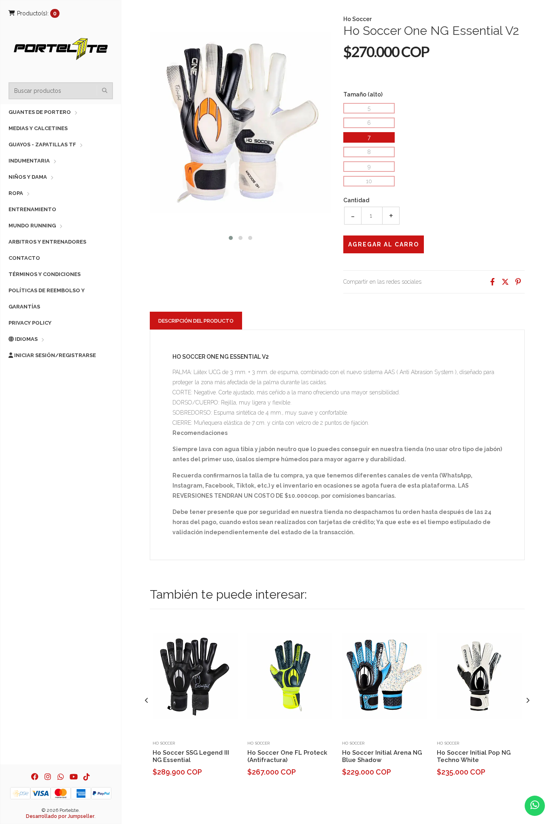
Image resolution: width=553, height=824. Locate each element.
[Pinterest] (518, 282)
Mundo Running (32, 226)
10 (369, 181)
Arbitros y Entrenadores (47, 242)
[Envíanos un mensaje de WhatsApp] (535, 806)
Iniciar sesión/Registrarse (54, 355)
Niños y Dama (28, 177)
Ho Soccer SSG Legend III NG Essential (191, 756)
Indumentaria (29, 161)
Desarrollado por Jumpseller (60, 816)
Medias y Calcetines (38, 128)
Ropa (16, 193)
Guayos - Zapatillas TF (42, 144)
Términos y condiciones (45, 274)
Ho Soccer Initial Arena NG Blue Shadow (382, 756)
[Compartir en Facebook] (492, 282)
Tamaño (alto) (363, 94)
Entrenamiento (32, 209)
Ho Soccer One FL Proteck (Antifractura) (287, 756)
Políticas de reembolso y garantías (47, 298)
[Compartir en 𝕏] (505, 282)
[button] (231, 237)
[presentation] (147, 700)
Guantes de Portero (40, 112)
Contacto (24, 258)
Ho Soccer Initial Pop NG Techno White (473, 756)
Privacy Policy (30, 323)
